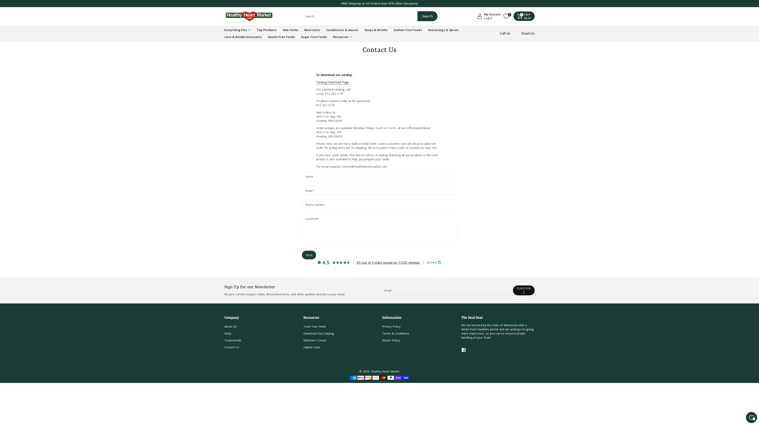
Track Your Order (314, 326)
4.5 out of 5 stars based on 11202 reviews (388, 262)
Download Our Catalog (318, 333)
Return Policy (391, 340)
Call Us (505, 33)
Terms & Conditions (395, 333)
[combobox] (370, 16)
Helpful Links (311, 347)
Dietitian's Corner (315, 340)
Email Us (528, 33)
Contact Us (231, 347)
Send (309, 255)
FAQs (227, 333)
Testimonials (233, 340)
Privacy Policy (391, 326)
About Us (230, 326)
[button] (524, 16)
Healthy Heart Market (385, 371)
